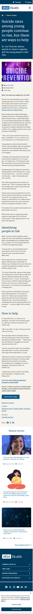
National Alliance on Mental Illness (12, 110)
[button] (17, 2)
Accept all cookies (16, 609)
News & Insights (12, 15)
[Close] (31, 593)
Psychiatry (27, 408)
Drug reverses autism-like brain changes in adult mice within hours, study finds (15, 531)
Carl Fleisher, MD (15, 146)
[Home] (2, 15)
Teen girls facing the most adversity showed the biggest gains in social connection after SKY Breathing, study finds (16, 494)
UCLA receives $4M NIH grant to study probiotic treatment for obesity (16, 458)
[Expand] (29, 564)
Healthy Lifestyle (18, 408)
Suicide (4, 411)
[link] (7, 422)
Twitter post (15, 129)
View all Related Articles (22, 545)
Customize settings (16, 604)
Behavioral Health (7, 408)
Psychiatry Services (7, 417)
